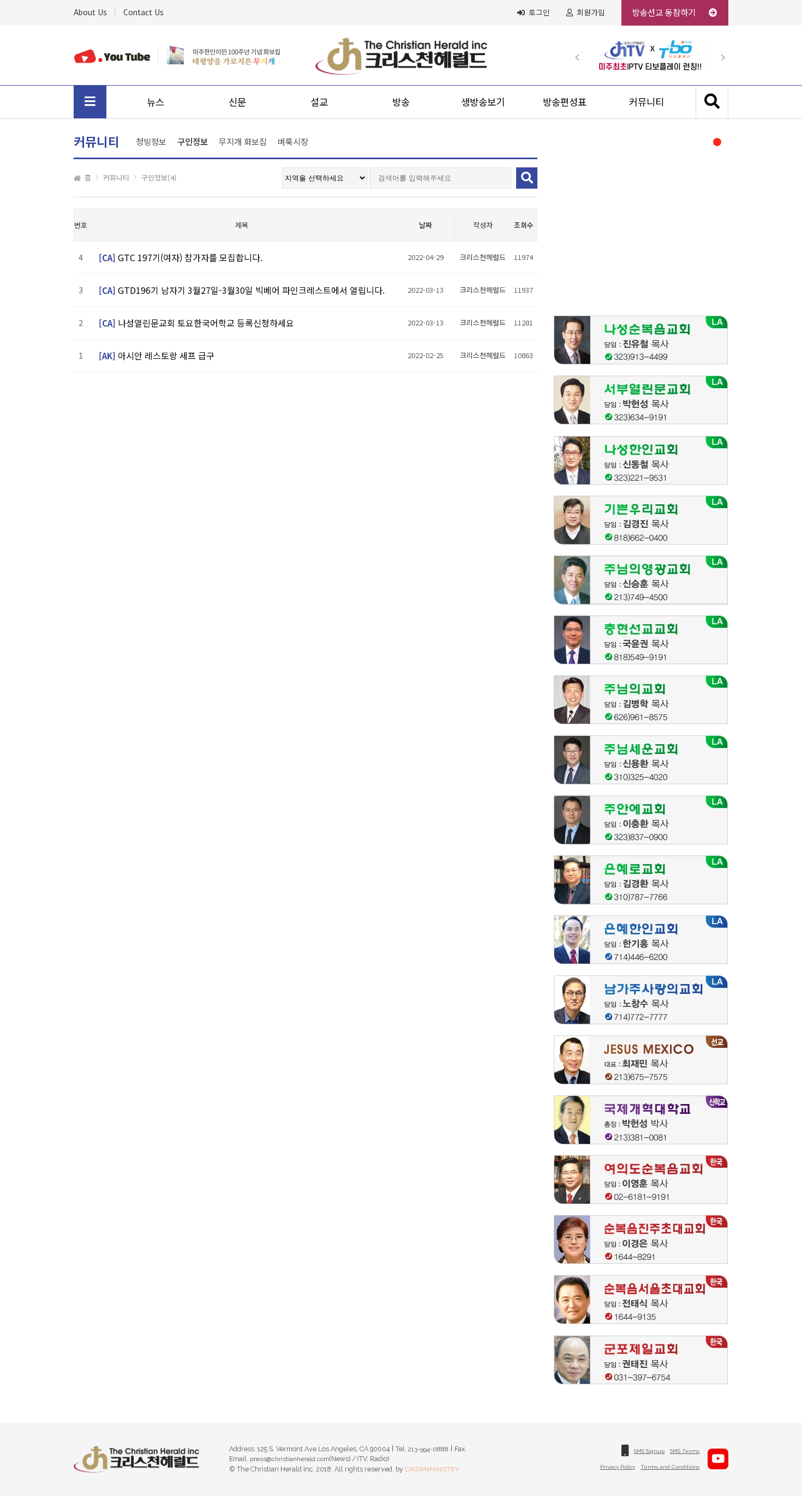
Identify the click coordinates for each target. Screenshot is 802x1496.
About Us (90, 12)
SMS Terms (684, 1451)
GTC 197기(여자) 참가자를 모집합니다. (190, 257)
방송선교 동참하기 (665, 12)
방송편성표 (564, 101)
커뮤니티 (646, 101)
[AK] (107, 357)
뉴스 (155, 101)
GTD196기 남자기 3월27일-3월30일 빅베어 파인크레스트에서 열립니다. (251, 290)
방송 (401, 101)
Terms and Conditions (670, 1467)
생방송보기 (483, 101)
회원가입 (591, 12)
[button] (582, 55)
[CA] (107, 259)
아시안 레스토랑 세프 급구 (166, 355)
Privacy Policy (617, 1467)
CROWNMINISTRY (432, 1469)
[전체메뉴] (90, 102)
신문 (237, 101)
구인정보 (192, 142)
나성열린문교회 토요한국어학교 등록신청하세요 (206, 322)
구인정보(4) (159, 177)
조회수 (524, 225)
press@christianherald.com (290, 1459)
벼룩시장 (293, 141)
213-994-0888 (428, 1449)
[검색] (712, 102)
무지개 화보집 (243, 141)
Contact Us (143, 12)
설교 (319, 101)
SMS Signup (649, 1451)
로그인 (539, 12)
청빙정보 (151, 141)
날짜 (425, 225)
